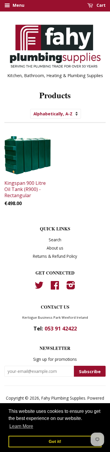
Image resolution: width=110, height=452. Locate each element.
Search (55, 239)
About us (55, 248)
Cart (100, 5)
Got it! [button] (55, 441)
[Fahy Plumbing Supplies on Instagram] (70, 287)
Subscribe (90, 371)
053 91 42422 (61, 328)
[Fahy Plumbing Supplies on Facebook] (54, 287)
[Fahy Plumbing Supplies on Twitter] (39, 287)
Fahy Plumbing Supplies (63, 398)
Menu (17, 5)
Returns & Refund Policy (55, 256)
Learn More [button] (21, 426)
